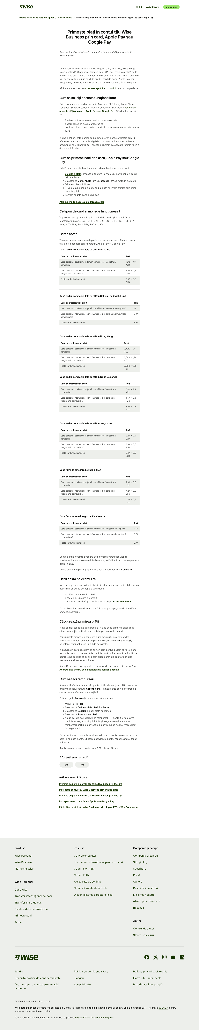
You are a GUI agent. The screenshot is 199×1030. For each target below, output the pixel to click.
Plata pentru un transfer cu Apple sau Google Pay (86, 801)
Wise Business (23, 862)
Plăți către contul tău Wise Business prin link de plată (88, 789)
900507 (163, 1007)
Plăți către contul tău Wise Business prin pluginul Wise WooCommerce (98, 807)
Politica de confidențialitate (91, 971)
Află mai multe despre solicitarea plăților (81, 201)
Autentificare (152, 7)
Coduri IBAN (81, 875)
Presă (136, 875)
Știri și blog (140, 862)
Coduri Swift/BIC (84, 868)
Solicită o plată (73, 173)
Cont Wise (21, 889)
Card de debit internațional (31, 909)
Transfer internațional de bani (33, 896)
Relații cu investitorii (145, 888)
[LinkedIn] (182, 957)
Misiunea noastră (144, 894)
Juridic (19, 971)
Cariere (137, 881)
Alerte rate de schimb (87, 881)
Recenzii (138, 907)
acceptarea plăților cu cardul (100, 88)
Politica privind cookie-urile (150, 971)
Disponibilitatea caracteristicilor (93, 894)
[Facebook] (146, 957)
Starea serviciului (143, 935)
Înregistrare (171, 7)
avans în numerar (122, 601)
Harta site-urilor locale (147, 978)
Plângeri (79, 978)
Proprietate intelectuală (147, 984)
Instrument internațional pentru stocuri (98, 862)
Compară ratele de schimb (90, 888)
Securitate (139, 868)
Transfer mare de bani (28, 902)
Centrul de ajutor (143, 928)
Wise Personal (23, 855)
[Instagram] (164, 957)
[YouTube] (173, 957)
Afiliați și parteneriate (146, 901)
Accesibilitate (82, 984)
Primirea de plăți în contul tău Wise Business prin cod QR (90, 795)
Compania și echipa (145, 855)
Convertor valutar (85, 855)
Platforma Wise (24, 868)
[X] (155, 957)
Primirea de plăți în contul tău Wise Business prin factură (90, 783)
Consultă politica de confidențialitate (38, 978)
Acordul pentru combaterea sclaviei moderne (37, 986)
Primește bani (23, 915)
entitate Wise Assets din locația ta (94, 1017)
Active (18, 922)
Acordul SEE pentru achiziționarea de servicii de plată (89, 669)
